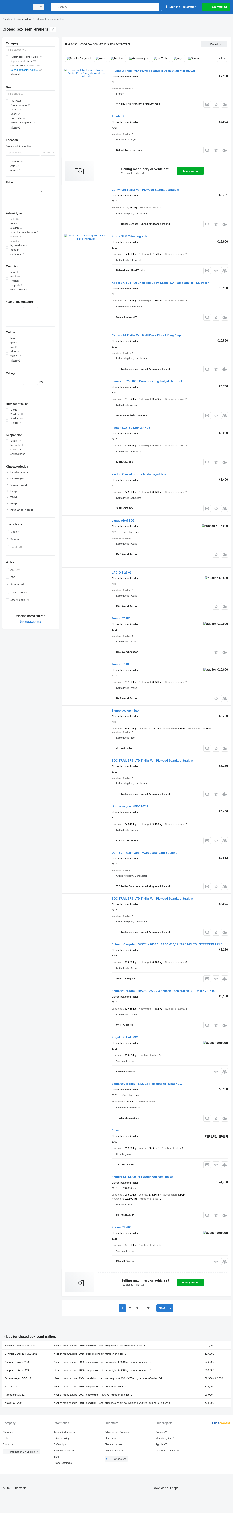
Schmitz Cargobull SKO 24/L (21, 1353)
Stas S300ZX (12, 1386)
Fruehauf (118, 116)
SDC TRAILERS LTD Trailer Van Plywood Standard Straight (152, 760)
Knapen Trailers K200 (17, 1370)
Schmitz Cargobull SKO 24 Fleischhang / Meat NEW (147, 1083)
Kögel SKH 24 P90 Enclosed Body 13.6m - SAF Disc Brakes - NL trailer (160, 282)
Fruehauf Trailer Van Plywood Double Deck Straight (153, 70)
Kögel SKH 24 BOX (125, 1037)
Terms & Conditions (65, 1431)
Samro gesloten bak (125, 710)
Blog (56, 1456)
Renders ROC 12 (15, 1394)
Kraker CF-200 (121, 1227)
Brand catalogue (63, 1462)
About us (8, 1431)
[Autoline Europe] (15, 7)
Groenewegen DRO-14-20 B (130, 806)
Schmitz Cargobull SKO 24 (20, 1345)
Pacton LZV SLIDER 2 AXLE (131, 427)
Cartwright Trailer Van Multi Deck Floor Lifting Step (146, 335)
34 (148, 1308)
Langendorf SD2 (123, 520)
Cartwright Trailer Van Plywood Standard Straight (145, 189)
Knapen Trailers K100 (17, 1361)
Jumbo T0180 (121, 618)
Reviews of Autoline (65, 1450)
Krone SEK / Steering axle (129, 236)
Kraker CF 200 (13, 1402)
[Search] (54, 7)
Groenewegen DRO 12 (18, 1378)
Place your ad (190, 170)
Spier (115, 1130)
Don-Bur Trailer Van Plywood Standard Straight (144, 852)
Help (5, 1438)
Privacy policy (61, 1438)
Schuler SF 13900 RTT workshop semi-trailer (142, 1176)
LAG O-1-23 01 (121, 572)
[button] (216, 104)
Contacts (8, 1444)
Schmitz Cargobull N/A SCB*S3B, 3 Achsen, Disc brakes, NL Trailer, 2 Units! (164, 990)
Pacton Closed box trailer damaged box (139, 474)
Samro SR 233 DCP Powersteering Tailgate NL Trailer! (148, 381)
